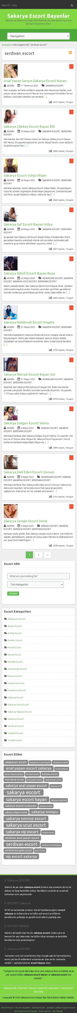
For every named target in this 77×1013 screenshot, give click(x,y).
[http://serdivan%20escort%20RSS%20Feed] (71, 53)
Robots (32, 988)
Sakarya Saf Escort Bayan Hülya (28, 224)
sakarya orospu (44, 812)
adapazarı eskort (60, 762)
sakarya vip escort (22, 831)
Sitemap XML (10, 988)
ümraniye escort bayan (25, 1011)
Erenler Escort (15, 640)
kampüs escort (50, 774)
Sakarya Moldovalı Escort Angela (29, 322)
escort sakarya (61, 769)
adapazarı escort (16, 762)
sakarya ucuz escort (26, 825)
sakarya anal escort (53, 780)
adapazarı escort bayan (40, 762)
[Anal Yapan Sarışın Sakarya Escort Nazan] (11, 77)
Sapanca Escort (22, 529)
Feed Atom (54, 988)
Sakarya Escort (55, 85)
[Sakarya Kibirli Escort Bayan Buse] (11, 269)
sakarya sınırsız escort (26, 818)
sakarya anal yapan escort (26, 786)
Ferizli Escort (14, 647)
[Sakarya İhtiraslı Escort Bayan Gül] (11, 371)
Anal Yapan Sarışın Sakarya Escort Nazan (35, 81)
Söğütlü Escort (15, 733)
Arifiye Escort (15, 633)
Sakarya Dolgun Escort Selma (26, 423)
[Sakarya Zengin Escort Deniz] (11, 517)
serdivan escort (21, 844)
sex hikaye (57, 1011)
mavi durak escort (14, 779)
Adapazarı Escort (52, 278)
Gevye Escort (14, 654)
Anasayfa (6, 45)
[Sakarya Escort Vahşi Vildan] (11, 172)
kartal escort (7, 1007)
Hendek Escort (15, 661)
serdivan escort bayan (51, 845)
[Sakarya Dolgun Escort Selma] (11, 419)
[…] (45, 97)
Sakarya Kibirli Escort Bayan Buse (29, 273)
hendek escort (32, 774)
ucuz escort (40, 850)
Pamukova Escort (17, 690)
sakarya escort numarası (20, 805)
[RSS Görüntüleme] (72, 5)
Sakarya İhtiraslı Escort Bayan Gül (29, 374)
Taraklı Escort (15, 740)
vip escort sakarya (21, 856)
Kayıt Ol (6, 5)
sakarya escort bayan (26, 799)
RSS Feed (22, 988)
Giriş (14, 5)
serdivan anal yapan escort (22, 837)
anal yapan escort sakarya (28, 768)
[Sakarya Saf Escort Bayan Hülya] (11, 220)
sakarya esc (55, 786)
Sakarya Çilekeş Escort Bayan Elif (29, 126)
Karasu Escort (49, 428)
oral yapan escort (34, 780)
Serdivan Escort (47, 281)
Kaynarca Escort (16, 683)
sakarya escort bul (59, 800)
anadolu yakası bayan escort (61, 1007)
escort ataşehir (23, 1007)
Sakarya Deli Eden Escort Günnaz (29, 472)
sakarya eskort (46, 806)
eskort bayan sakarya (14, 774)
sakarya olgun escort (16, 812)
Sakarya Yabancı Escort (20, 711)
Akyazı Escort (15, 626)
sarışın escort (48, 832)
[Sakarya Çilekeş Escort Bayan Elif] (11, 123)
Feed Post (39, 991)
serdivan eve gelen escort (18, 850)
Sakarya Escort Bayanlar (38, 16)
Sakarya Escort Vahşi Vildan (25, 175)
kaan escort (45, 1011)
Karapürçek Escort (17, 669)
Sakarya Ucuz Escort (25, 281)
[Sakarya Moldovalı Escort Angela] (11, 318)
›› (47, 555)
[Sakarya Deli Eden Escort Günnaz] (11, 468)
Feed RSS (42, 988)
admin (10, 85)
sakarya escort (23, 792)
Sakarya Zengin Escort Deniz (25, 521)
